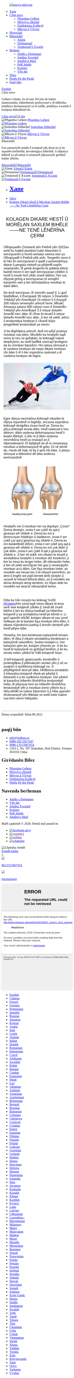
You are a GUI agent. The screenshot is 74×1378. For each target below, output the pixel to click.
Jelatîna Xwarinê (27, 57)
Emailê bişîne (10, 851)
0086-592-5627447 (21, 741)
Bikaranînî (15, 36)
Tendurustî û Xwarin (30, 46)
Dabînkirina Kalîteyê (30, 25)
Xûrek (21, 39)
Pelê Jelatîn (24, 64)
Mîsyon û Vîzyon (28, 29)
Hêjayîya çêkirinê (28, 22)
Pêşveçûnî (15, 32)
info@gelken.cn (19, 737)
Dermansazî (24, 43)
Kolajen (22, 68)
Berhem (14, 50)
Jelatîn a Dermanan (29, 54)
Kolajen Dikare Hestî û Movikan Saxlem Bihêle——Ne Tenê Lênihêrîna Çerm (39, 203)
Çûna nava (16, 15)
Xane (12, 11)
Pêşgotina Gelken (28, 18)
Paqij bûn (15, 82)
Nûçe (12, 75)
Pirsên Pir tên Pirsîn (21, 78)
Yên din (22, 71)
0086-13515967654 (21, 745)
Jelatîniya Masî (26, 61)
